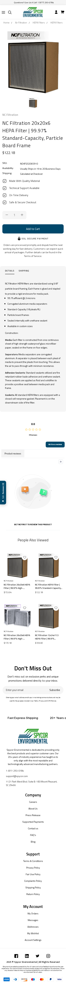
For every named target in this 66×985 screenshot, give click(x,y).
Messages (33, 920)
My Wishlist (33, 933)
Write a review (55, 444)
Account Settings (33, 940)
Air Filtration (21, 22)
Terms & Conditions (33, 861)
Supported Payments (33, 822)
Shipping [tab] (24, 270)
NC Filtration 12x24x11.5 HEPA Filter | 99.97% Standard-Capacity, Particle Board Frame (48, 637)
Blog (33, 841)
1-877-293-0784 (15, 770)
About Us (33, 808)
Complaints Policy (33, 881)
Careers (33, 802)
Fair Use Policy (33, 874)
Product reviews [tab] (13, 453)
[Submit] (3, 12)
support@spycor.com (17, 776)
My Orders (33, 913)
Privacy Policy (33, 867)
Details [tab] (9, 270)
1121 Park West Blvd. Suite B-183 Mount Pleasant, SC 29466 (31, 783)
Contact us (33, 828)
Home (6, 22)
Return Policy (33, 894)
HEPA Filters (39, 22)
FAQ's (33, 835)
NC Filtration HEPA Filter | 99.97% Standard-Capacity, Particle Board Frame (48, 586)
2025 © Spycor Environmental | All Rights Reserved (33, 962)
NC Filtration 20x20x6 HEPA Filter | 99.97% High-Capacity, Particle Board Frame (17, 586)
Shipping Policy (33, 887)
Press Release (33, 815)
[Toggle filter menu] (61, 461)
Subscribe (54, 690)
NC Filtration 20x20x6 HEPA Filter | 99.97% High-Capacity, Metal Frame (17, 637)
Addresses (33, 926)
